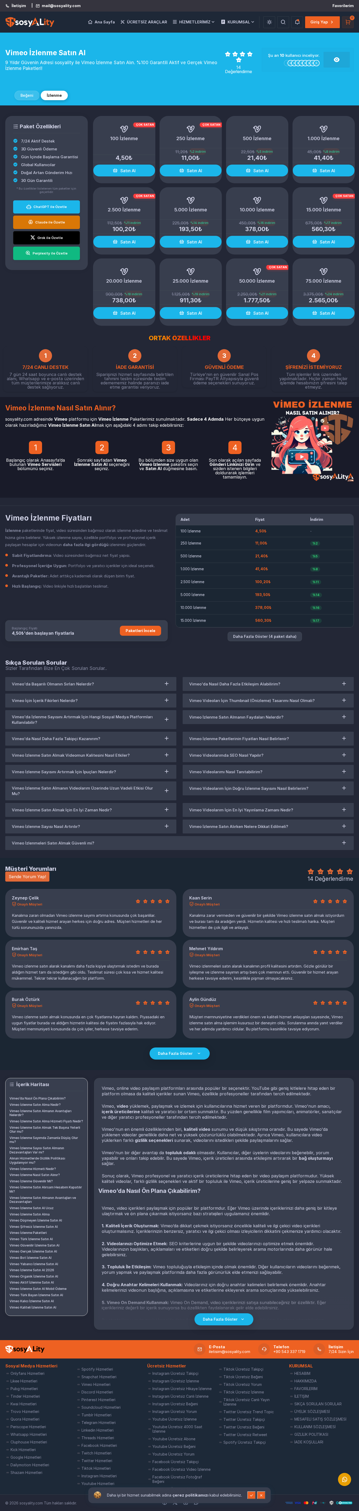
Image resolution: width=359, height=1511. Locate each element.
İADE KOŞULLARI (308, 1442)
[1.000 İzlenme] (324, 129)
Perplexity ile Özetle (50, 253)
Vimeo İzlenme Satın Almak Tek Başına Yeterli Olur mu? (44, 1130)
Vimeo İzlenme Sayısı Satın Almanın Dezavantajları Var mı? (36, 1150)
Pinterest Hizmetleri (98, 1399)
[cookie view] (97, 1494)
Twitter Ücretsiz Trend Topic (248, 1412)
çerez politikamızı (190, 1495)
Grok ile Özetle (50, 238)
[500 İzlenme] (257, 129)
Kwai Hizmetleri (24, 1404)
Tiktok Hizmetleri (96, 1468)
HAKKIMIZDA (305, 1381)
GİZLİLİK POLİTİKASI (311, 1434)
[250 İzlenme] (191, 129)
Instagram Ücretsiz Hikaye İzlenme (182, 1388)
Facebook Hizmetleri (99, 1445)
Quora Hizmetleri (25, 1419)
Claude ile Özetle (50, 222)
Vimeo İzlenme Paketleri (28, 1233)
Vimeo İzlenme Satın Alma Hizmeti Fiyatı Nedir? (46, 1121)
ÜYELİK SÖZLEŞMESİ (312, 1411)
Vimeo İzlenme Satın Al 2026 (31, 1270)
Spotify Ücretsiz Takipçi (244, 1442)
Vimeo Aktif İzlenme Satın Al (31, 1282)
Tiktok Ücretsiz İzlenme (243, 1392)
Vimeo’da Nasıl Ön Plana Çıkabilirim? (37, 1098)
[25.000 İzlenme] (191, 271)
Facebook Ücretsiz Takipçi (175, 1461)
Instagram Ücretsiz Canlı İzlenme (180, 1396)
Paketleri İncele (140, 630)
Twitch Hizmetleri (96, 1453)
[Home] (25, 1349)
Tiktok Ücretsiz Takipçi (243, 1369)
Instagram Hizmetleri (99, 1476)
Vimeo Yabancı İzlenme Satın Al (33, 1264)
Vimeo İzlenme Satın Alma (29, 1214)
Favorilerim (343, 5)
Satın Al (128, 170)
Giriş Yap (319, 21)
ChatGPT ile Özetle (50, 207)
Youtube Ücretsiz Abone (173, 1439)
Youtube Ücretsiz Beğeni (174, 1446)
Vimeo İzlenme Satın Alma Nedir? (35, 1105)
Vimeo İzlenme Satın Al (100, 462)
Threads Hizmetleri (97, 1438)
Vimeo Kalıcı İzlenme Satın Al (31, 1301)
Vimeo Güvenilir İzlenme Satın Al (34, 1245)
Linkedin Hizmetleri (97, 1430)
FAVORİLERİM (305, 1388)
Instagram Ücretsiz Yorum (174, 1411)
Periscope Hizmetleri (28, 1426)
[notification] (297, 22)
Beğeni (26, 95)
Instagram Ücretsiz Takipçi (175, 1373)
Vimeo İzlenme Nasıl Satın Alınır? (34, 1175)
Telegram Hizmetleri (98, 1422)
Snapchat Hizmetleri (98, 1377)
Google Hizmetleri (26, 1457)
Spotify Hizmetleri (97, 1369)
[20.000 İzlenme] (124, 271)
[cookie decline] (261, 1495)
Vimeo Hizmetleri (95, 1384)
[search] (283, 22)
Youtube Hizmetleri (97, 1483)
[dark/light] (269, 22)
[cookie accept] (251, 1495)
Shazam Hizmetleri (26, 1472)
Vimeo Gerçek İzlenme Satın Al (33, 1251)
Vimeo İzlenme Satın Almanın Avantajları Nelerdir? (40, 1113)
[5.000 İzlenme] (191, 200)
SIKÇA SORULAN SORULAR (318, 1404)
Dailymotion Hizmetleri (30, 1465)
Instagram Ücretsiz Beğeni (175, 1404)
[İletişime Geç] (344, 1479)
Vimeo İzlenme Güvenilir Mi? (31, 1181)
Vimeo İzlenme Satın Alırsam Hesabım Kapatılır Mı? (45, 1189)
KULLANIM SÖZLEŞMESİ (315, 1426)
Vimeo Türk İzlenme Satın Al (31, 1239)
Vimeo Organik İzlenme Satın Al (33, 1276)
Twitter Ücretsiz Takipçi (244, 1419)
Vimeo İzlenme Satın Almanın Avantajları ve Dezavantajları (42, 1200)
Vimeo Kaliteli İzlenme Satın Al (32, 1307)
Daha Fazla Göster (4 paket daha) (264, 636)
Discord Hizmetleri (97, 1392)
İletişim (19, 6)
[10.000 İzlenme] (257, 200)
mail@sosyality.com (61, 6)
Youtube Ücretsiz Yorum (173, 1454)
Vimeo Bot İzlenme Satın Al (30, 1258)
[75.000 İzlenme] (324, 271)
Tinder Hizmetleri (25, 1396)
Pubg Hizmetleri (24, 1388)
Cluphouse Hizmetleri (29, 1442)
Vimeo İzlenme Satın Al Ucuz (31, 1208)
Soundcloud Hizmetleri (101, 1407)
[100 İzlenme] (124, 129)
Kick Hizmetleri (23, 1449)
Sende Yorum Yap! (27, 876)
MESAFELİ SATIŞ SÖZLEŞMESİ (320, 1419)
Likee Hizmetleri (24, 1381)
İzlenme (54, 95)
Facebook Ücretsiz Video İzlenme (181, 1469)
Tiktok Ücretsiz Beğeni (243, 1377)
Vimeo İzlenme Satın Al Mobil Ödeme (37, 1289)
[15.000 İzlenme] (324, 200)
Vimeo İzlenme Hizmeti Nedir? (32, 1169)
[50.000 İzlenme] (257, 271)
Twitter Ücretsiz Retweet (245, 1434)
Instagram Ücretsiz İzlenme (175, 1381)
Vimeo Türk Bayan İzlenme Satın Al (36, 1295)
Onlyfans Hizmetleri (27, 1373)
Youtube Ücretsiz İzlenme (174, 1419)
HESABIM (302, 1373)
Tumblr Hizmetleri (96, 1415)
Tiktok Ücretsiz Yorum (242, 1384)
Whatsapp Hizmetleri (29, 1434)
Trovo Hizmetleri (25, 1411)
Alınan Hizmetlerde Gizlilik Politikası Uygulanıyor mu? (37, 1160)
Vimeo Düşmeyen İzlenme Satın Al (35, 1220)
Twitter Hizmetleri (96, 1460)
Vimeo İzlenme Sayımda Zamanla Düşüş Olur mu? (43, 1140)
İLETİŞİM (301, 1396)
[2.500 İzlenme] (124, 200)
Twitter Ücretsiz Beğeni (243, 1427)
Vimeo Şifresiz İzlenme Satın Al (33, 1227)
